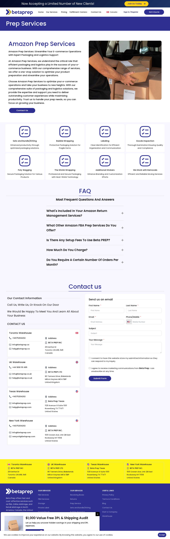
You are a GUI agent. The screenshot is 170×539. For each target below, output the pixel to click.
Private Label (43, 507)
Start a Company (109, 512)
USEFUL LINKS (108, 490)
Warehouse (107, 516)
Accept (162, 535)
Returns (73, 499)
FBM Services (43, 499)
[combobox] (129, 321)
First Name (94, 305)
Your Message (95, 340)
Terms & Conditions (111, 499)
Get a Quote (154, 12)
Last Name (131, 305)
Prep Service (75, 503)
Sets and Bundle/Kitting (80, 507)
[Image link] (19, 491)
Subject (92, 328)
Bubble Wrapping (77, 512)
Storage (41, 503)
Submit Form (100, 378)
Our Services (44, 490)
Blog (104, 503)
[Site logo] (19, 12)
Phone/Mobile (132, 317)
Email (91, 317)
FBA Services (43, 495)
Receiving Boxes (77, 495)
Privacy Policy (108, 495)
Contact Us (107, 507)
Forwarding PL (44, 512)
